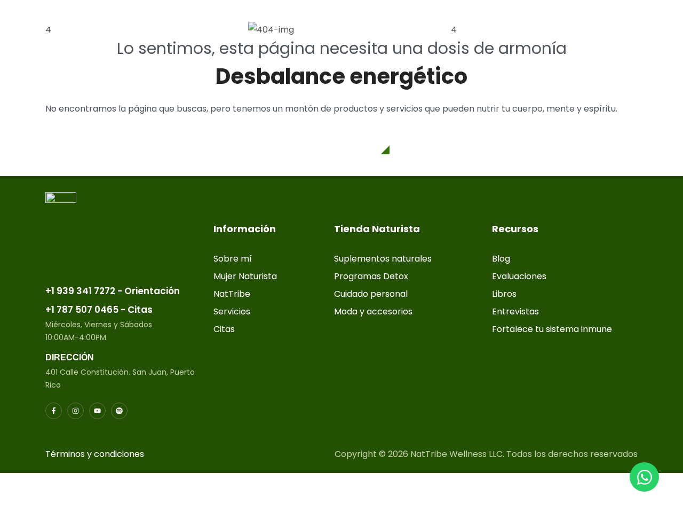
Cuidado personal (371, 294)
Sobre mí (232, 259)
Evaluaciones (519, 276)
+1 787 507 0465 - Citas (99, 309)
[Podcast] (119, 411)
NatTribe (231, 294)
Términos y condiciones (94, 454)
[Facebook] (53, 411)
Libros (504, 294)
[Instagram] (75, 411)
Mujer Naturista (245, 276)
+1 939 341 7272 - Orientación (112, 291)
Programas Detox (371, 276)
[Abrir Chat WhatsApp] (644, 477)
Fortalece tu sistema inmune (552, 329)
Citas (224, 329)
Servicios (231, 311)
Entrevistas (515, 311)
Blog (501, 259)
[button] (342, 141)
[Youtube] (97, 411)
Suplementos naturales (383, 259)
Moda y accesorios (373, 311)
